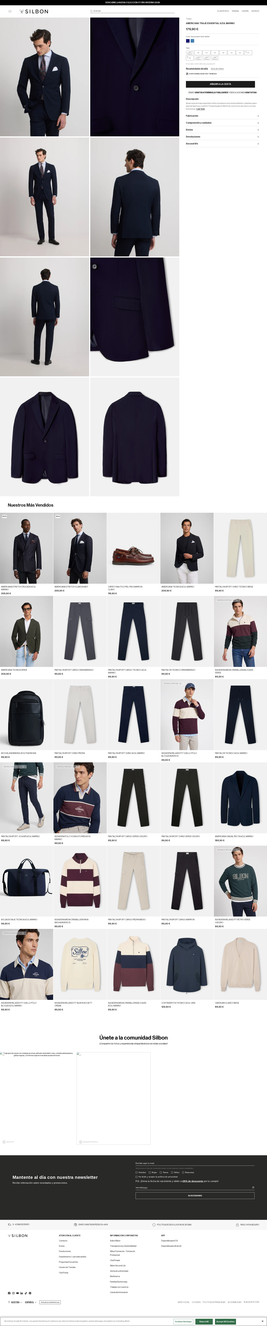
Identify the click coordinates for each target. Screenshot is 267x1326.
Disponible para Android (171, 1246)
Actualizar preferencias (50, 1302)
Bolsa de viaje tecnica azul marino (19, 920)
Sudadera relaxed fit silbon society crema (73, 1004)
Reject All (204, 1322)
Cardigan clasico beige (227, 1003)
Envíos (62, 1246)
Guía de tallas (217, 69)
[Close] (262, 1321)
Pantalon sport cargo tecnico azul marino (127, 671)
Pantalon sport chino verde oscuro (180, 836)
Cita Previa (63, 1273)
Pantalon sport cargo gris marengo (74, 670)
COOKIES (196, 1302)
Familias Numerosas (118, 1282)
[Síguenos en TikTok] (26, 1293)
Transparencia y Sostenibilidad (123, 1246)
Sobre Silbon (115, 1241)
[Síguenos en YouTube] (17, 1293)
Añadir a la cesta (220, 84)
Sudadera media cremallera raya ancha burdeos (71, 921)
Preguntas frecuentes (68, 1262)
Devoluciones (65, 1251)
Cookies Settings (183, 1322)
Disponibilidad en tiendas (203, 74)
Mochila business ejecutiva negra (18, 753)
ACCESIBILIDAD (235, 1302)
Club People (115, 1260)
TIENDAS (235, 11)
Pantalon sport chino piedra (70, 753)
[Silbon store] (33, 11)
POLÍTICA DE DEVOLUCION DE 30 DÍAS (174, 1225)
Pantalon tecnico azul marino (231, 753)
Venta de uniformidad (119, 1271)
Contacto (63, 1241)
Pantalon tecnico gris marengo (178, 670)
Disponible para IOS (169, 1241)
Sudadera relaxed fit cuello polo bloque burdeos (179, 754)
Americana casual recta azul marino (234, 836)
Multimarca (115, 1276)
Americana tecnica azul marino (177, 587)
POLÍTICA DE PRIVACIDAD (214, 1302)
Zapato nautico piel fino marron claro (125, 588)
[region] (133, 1321)
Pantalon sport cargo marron (178, 920)
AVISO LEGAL (184, 1302)
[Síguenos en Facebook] (9, 1293)
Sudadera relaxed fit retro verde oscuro (232, 921)
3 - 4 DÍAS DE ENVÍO (21, 1225)
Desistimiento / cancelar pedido (72, 1257)
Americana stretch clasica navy (71, 587)
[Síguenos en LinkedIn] (21, 1293)
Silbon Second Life (118, 1266)
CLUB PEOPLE (223, 11)
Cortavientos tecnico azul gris (178, 1003)
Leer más (200, 109)
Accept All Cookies (225, 1322)
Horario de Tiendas (67, 1267)
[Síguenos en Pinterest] (30, 1293)
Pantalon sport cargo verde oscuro (127, 836)
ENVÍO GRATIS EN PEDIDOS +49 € (93, 1225)
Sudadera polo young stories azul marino (73, 838)
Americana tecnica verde (14, 670)
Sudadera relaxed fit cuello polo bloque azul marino (19, 1004)
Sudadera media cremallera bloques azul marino (127, 1004)
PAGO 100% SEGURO (249, 1225)
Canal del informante (119, 1292)
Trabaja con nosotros (119, 1287)
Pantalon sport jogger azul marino (20, 836)
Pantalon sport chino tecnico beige (234, 587)
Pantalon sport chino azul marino (126, 753)
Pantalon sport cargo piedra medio (127, 920)
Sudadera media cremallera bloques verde (234, 671)
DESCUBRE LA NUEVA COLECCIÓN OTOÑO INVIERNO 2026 (132, 3)
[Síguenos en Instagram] (13, 1293)
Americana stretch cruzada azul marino (18, 588)
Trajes (188, 19)
